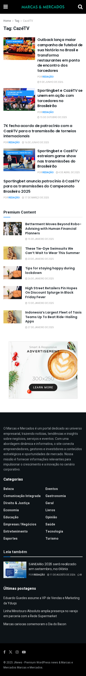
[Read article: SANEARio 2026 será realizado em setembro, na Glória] (14, 570)
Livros (50, 510)
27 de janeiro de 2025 (40, 327)
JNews (18, 662)
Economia (11, 510)
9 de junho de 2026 (51, 82)
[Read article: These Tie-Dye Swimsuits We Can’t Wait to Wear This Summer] (12, 253)
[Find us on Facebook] (4, 652)
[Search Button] (80, 7)
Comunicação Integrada (14, 93)
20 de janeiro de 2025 (40, 259)
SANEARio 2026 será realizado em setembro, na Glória (52, 566)
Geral (49, 503)
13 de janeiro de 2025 (40, 303)
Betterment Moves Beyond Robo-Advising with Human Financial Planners (53, 228)
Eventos (51, 489)
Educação (11, 517)
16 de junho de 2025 (36, 142)
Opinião (51, 517)
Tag (17, 21)
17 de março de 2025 (36, 197)
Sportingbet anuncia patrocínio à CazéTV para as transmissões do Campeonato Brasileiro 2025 (41, 186)
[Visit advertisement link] (43, 370)
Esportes (10, 538)
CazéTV (28, 21)
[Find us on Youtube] (24, 652)
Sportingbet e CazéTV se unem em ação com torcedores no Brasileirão (60, 98)
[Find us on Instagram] (17, 652)
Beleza (8, 489)
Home (7, 21)
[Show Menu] (5, 7)
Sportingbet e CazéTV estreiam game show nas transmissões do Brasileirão (57, 158)
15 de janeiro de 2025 (40, 239)
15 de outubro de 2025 (53, 117)
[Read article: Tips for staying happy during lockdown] (12, 272)
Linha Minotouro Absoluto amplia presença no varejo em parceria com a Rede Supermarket (40, 614)
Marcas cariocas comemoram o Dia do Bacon (34, 624)
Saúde (50, 524)
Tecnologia (54, 531)
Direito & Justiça (16, 503)
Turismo (51, 538)
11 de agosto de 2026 (62, 574)
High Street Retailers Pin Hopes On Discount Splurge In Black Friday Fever (51, 292)
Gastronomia (14, 41)
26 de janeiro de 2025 (40, 278)
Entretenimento (15, 531)
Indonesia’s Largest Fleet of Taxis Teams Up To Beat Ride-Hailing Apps (53, 317)
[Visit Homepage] (43, 7)
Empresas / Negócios (19, 152)
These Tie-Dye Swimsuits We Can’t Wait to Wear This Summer (52, 250)
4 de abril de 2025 (69, 172)
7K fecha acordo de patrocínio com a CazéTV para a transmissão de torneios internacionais (39, 131)
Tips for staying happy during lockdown (50, 270)
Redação (48, 76)
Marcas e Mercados (29, 667)
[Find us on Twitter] (10, 652)
